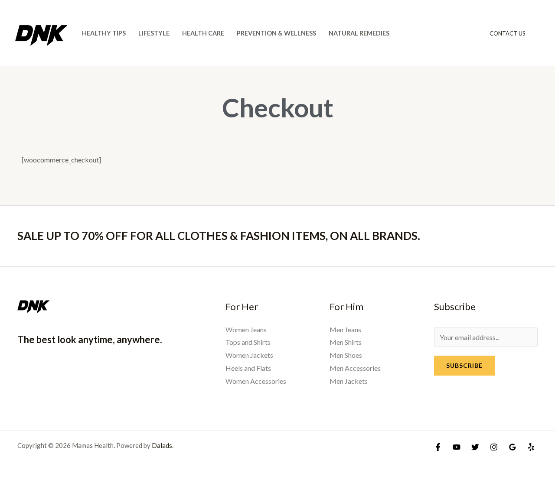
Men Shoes (346, 355)
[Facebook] (438, 447)
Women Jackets (249, 355)
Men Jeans (345, 329)
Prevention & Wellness (276, 33)
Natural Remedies (359, 33)
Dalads (162, 445)
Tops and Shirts (248, 342)
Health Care (203, 33)
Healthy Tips (104, 33)
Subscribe (464, 365)
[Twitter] (475, 447)
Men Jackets (349, 381)
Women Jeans (246, 329)
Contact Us (508, 33)
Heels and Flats (248, 368)
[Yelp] (531, 447)
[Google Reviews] (512, 447)
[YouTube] (456, 447)
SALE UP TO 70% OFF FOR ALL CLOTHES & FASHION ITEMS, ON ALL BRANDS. (218, 236)
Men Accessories (355, 368)
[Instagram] (494, 447)
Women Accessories (255, 381)
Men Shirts (346, 342)
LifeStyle (154, 33)
